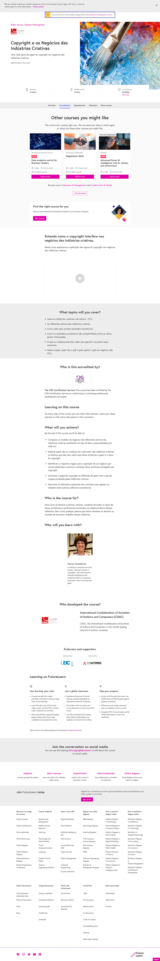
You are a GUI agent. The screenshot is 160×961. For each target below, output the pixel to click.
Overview (52, 105)
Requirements (79, 105)
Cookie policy (38, 6)
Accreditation (64, 105)
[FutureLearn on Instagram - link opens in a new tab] (23, 954)
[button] (45, 176)
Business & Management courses (101, 15)
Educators (93, 105)
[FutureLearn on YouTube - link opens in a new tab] (34, 954)
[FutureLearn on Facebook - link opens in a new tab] (18, 954)
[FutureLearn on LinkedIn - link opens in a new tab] (39, 954)
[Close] (156, 5)
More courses (106, 105)
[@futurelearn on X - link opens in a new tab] (29, 954)
